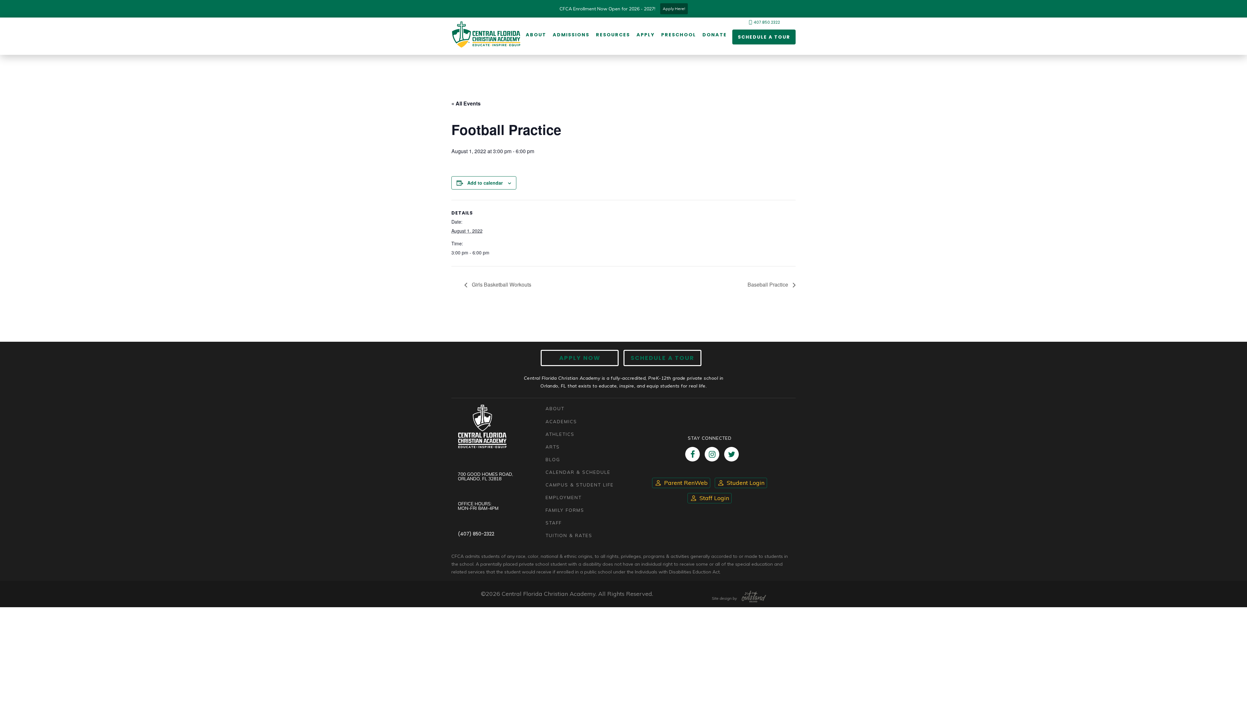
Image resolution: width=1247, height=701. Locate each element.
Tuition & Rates (569, 535)
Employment (564, 497)
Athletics (560, 434)
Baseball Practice (768, 284)
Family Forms (565, 510)
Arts (553, 446)
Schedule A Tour (662, 358)
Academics (561, 421)
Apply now (579, 358)
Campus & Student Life (580, 484)
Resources (613, 34)
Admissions (571, 34)
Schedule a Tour (764, 37)
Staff (554, 522)
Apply (645, 34)
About (536, 34)
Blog (553, 459)
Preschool (678, 34)
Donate (714, 34)
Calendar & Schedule (578, 472)
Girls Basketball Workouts (501, 284)
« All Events (466, 103)
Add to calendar (485, 182)
